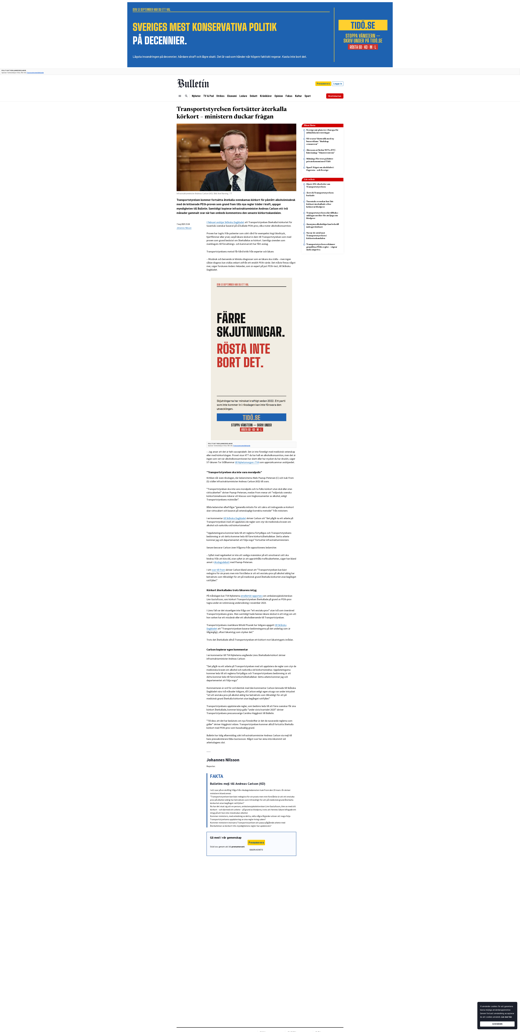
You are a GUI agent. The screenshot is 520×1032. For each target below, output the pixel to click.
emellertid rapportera (252, 595)
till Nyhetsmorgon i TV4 (247, 462)
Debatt (253, 96)
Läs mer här (506, 1017)
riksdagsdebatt (222, 562)
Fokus (289, 96)
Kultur (298, 96)
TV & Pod (208, 96)
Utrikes (220, 96)
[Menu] (180, 96)
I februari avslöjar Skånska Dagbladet (225, 222)
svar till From (218, 569)
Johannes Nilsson (184, 228)
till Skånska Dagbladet (234, 518)
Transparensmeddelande (35, 73)
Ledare (243, 96)
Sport (308, 96)
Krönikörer (266, 96)
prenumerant (238, 846)
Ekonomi (232, 96)
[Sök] (186, 96)
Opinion (278, 96)
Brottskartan (334, 96)
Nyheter (196, 96)
